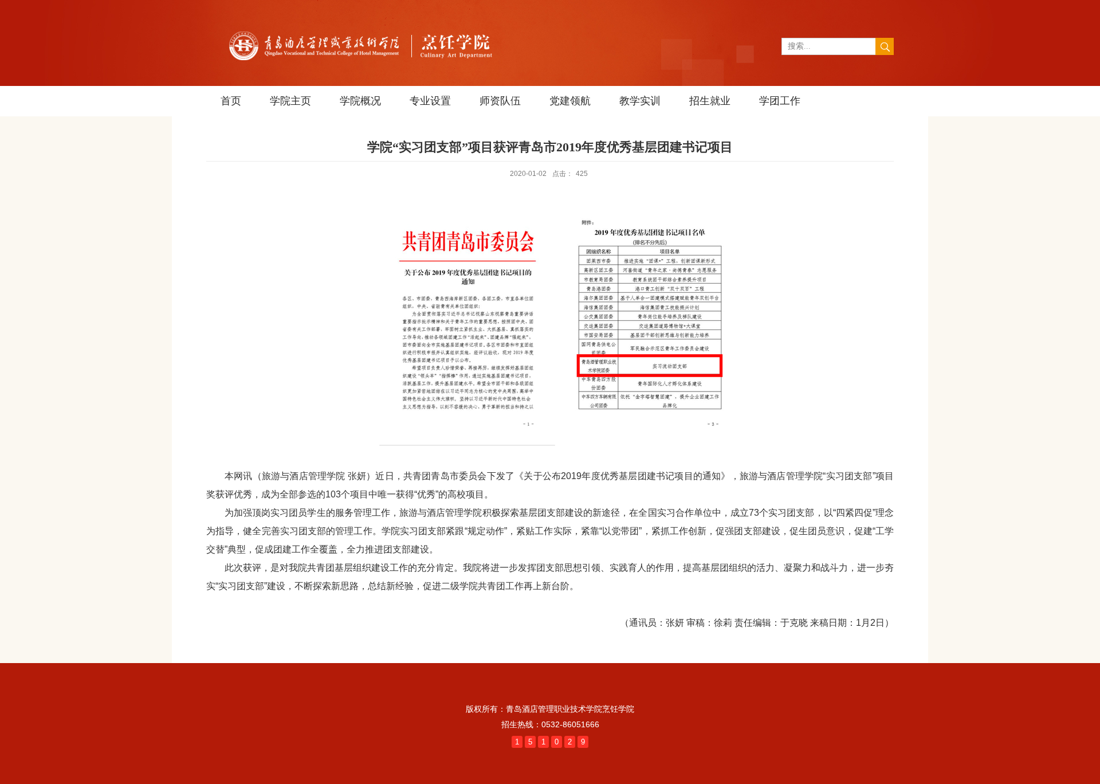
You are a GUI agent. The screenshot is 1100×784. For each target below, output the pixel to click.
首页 (231, 101)
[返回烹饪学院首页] (365, 26)
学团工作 (779, 101)
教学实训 (640, 101)
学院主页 (290, 101)
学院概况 (360, 101)
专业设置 (430, 101)
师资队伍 (500, 101)
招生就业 (709, 101)
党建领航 (570, 101)
